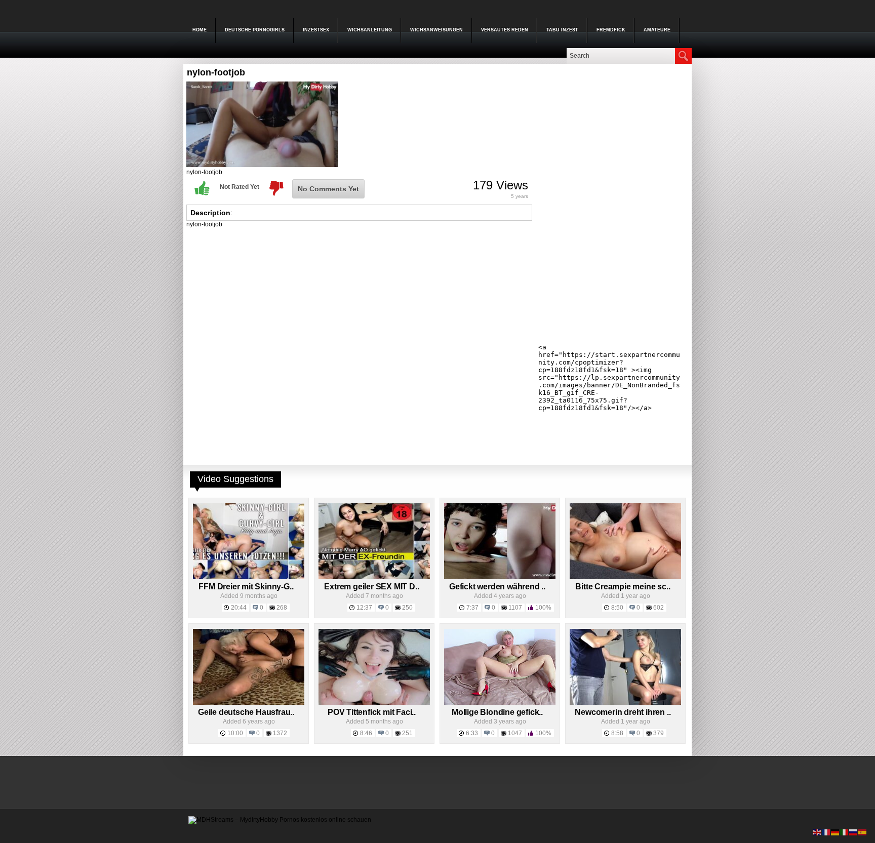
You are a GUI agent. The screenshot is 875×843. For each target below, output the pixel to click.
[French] (826, 831)
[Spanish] (862, 831)
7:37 (472, 607)
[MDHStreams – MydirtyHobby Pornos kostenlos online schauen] (279, 819)
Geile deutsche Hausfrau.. (246, 712)
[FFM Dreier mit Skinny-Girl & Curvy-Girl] (248, 577)
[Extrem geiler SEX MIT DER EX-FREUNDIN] (374, 577)
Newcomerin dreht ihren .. (622, 712)
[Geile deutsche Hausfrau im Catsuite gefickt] (248, 702)
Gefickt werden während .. (497, 586)
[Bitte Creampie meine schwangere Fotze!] (625, 577)
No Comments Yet (328, 189)
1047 (515, 733)
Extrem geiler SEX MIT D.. (371, 586)
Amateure (657, 29)
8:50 (617, 607)
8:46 (366, 733)
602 (658, 607)
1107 (515, 607)
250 (407, 607)
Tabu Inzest (562, 29)
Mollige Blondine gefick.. (497, 712)
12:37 (364, 607)
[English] (817, 831)
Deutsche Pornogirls (255, 29)
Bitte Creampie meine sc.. (622, 586)
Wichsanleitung (369, 29)
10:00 (235, 733)
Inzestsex (316, 29)
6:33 (472, 733)
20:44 (239, 607)
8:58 (617, 733)
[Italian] (844, 831)
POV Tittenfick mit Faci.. (372, 712)
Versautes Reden (504, 29)
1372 (280, 733)
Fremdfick (610, 29)
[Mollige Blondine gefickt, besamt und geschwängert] (499, 702)
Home (199, 29)
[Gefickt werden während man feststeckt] (499, 577)
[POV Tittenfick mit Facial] (374, 702)
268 (281, 607)
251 (407, 733)
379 (658, 733)
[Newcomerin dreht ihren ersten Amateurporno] (625, 702)
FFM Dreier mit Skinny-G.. (245, 586)
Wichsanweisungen (436, 29)
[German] (835, 831)
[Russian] (853, 831)
